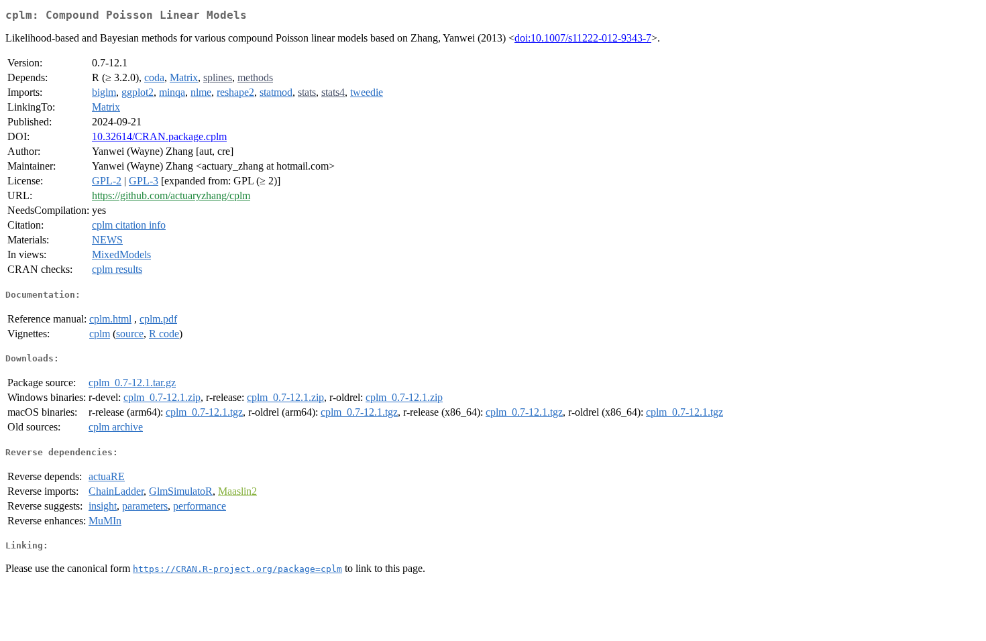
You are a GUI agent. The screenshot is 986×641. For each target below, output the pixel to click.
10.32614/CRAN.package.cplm (159, 136)
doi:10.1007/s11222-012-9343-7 (582, 38)
